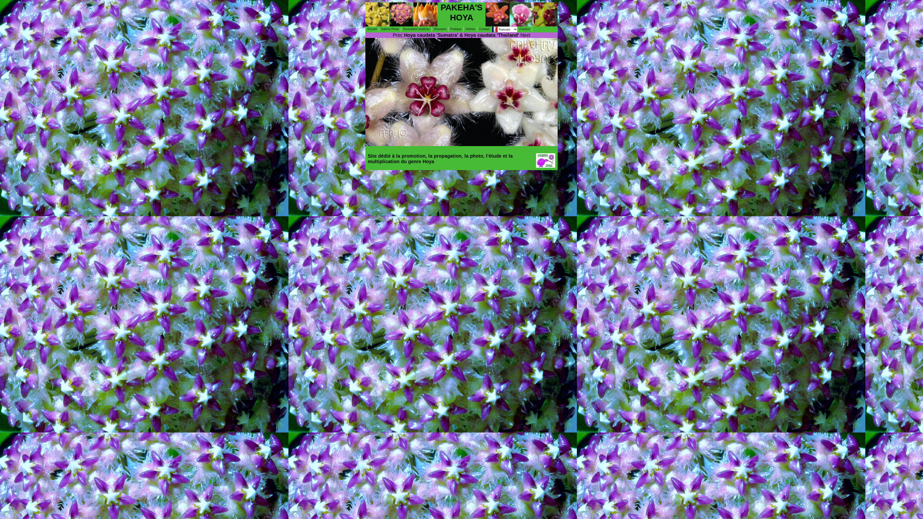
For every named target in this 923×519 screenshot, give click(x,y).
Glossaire (440, 29)
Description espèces (416, 29)
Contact (484, 29)
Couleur (524, 29)
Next (525, 35)
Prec (398, 35)
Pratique (456, 29)
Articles (470, 29)
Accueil (372, 29)
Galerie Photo (390, 29)
